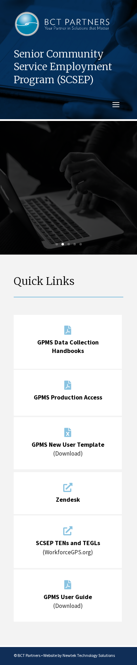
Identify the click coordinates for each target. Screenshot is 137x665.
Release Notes (68, 224)
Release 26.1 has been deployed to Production (69, 168)
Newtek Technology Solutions (89, 655)
